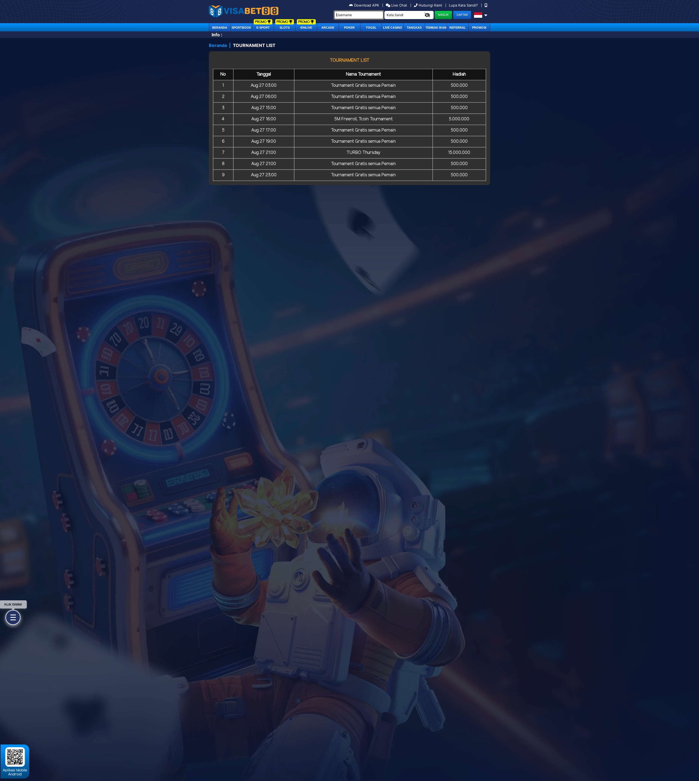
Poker (349, 27)
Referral (457, 27)
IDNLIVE (306, 27)
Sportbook (241, 27)
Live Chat (398, 5)
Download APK (366, 5)
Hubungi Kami (430, 5)
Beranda (219, 27)
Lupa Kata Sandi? (464, 5)
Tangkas (414, 27)
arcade (327, 27)
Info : (217, 34)
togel (371, 27)
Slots (285, 27)
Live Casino (392, 27)
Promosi (479, 27)
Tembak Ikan (435, 27)
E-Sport (263, 27)
